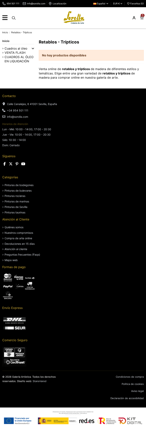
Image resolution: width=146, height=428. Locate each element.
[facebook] (4, 164)
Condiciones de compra (130, 376)
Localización (59, 3)
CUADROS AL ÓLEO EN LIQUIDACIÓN (19, 59)
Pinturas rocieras (15, 195)
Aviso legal (137, 390)
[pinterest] (17, 164)
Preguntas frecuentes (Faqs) (22, 254)
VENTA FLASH (15, 52)
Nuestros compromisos (19, 232)
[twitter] (11, 164)
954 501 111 (13, 3)
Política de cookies (133, 383)
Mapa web (11, 260)
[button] (33, 48)
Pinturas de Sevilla (16, 206)
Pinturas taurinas (15, 212)
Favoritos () (137, 3)
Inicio (6, 41)
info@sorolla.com (36, 3)
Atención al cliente (16, 249)
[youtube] (23, 164)
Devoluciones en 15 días (20, 243)
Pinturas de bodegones (19, 185)
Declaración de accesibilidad (127, 398)
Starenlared (39, 381)
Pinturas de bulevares (18, 190)
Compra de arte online (18, 238)
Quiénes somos (14, 227)
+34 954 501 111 (17, 110)
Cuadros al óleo (16, 48)
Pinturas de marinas (17, 201)
